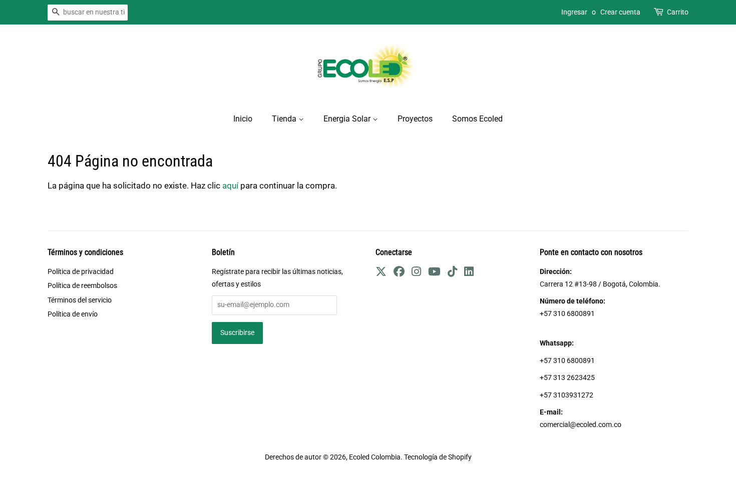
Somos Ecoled (477, 119)
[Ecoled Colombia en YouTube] (434, 273)
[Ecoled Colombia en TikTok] (452, 273)
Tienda (285, 119)
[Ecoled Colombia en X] (381, 273)
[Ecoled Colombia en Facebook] (399, 273)
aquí (230, 185)
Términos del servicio (80, 300)
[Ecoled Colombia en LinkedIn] (469, 273)
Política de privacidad (81, 272)
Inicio (242, 119)
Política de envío (73, 314)
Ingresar (574, 12)
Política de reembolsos (82, 286)
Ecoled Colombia (375, 457)
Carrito (677, 12)
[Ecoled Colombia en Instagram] (416, 273)
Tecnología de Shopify (438, 457)
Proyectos (415, 119)
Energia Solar (348, 119)
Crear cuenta (620, 12)
